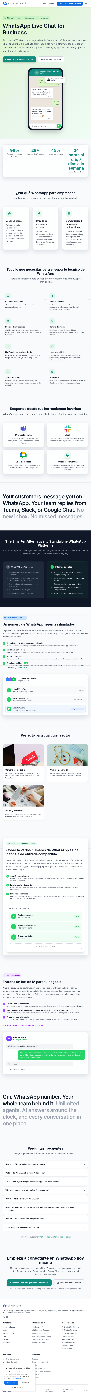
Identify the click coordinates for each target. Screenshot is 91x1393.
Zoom (5, 1336)
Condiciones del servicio (69, 1390)
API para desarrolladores (41, 1371)
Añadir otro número (47, 946)
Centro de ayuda (38, 1368)
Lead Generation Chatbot (41, 1336)
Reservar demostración (51, 59)
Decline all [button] (26, 1383)
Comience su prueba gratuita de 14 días (27, 1283)
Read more (19, 1378)
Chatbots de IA (37, 1327)
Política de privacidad (49, 1390)
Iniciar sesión (48, 3)
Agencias (35, 1374)
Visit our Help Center (48, 1237)
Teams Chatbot (67, 1346)
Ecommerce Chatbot (69, 1333)
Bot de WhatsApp (38, 1342)
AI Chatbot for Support (40, 1330)
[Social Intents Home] (15, 3)
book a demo (65, 1237)
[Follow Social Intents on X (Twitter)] (4, 1317)
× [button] (33, 1366)
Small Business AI (68, 1342)
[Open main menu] (86, 3)
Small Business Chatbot (40, 1339)
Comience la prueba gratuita (70, 3)
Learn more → (22, 668)
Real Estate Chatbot (69, 1339)
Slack (5, 1330)
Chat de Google (8, 1333)
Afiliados (35, 1377)
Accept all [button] (11, 1383)
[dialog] (19, 1377)
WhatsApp (6, 1342)
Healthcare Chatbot (69, 1336)
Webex (5, 1339)
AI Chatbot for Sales (39, 1333)
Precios (35, 1359)
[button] (18, 1387)
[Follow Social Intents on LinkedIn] (7, 1317)
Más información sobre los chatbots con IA (21, 1025)
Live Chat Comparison (11, 1359)
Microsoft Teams (9, 1327)
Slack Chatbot (67, 1349)
